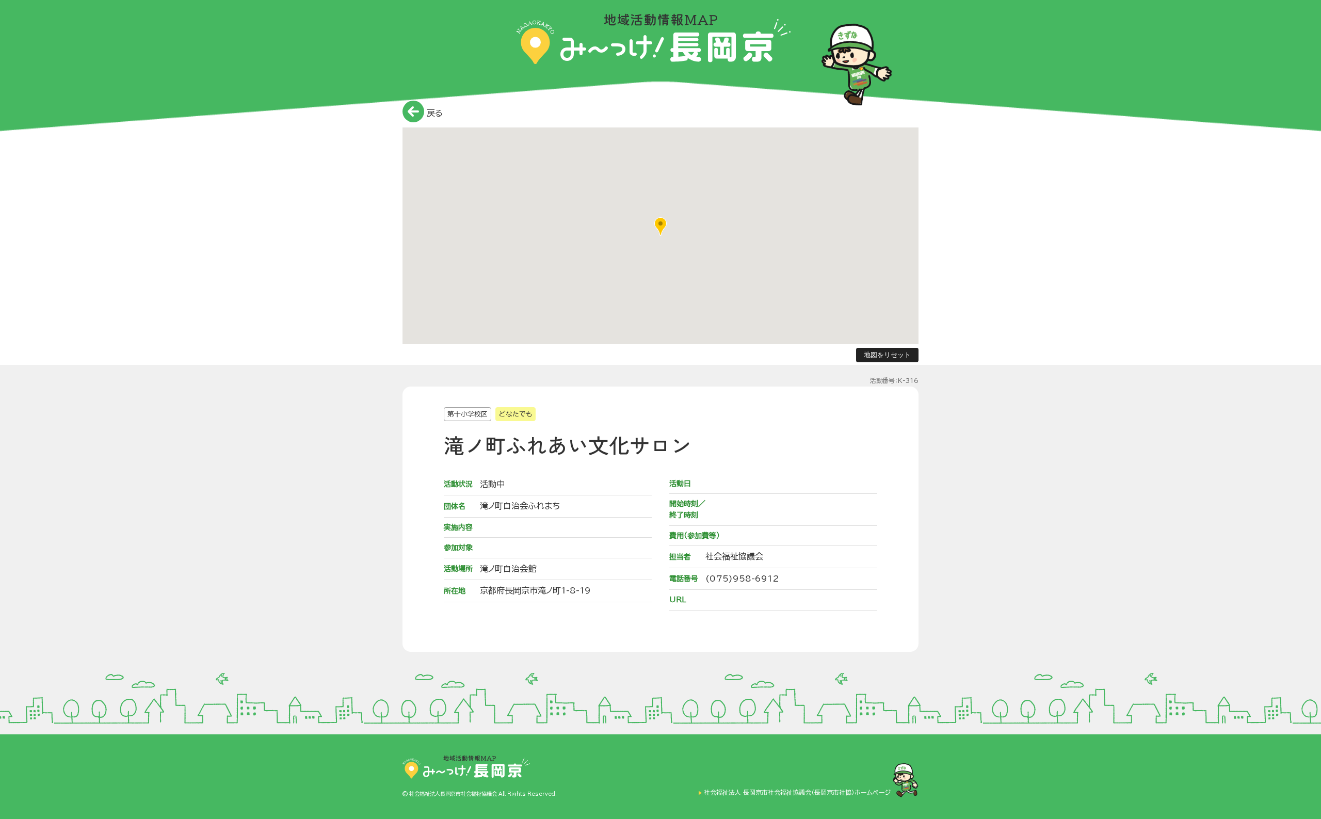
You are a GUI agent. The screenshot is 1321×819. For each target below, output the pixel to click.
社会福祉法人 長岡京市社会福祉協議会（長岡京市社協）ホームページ (797, 793)
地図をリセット (887, 355)
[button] (660, 226)
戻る (433, 113)
